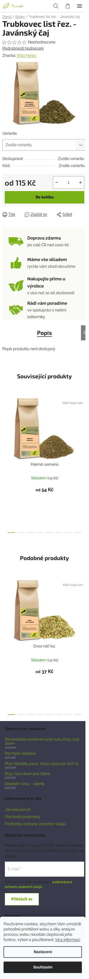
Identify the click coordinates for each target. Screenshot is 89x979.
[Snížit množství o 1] (56, 182)
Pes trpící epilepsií (20, 753)
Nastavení (43, 952)
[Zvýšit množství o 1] (80, 182)
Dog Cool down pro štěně (27, 774)
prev (5, 427)
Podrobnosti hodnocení (22, 48)
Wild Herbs (26, 55)
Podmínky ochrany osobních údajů (35, 824)
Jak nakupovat (17, 809)
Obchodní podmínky (22, 816)
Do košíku (45, 197)
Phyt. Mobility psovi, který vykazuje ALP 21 (41, 764)
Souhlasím (42, 967)
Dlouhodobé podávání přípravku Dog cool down (42, 741)
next (84, 427)
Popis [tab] (44, 332)
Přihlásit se (22, 899)
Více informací (67, 939)
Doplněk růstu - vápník (24, 784)
